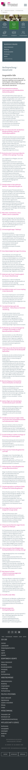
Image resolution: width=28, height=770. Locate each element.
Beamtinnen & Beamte (9, 10)
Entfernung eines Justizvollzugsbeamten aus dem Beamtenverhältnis (13, 467)
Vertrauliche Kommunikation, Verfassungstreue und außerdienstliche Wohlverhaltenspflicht (13, 90)
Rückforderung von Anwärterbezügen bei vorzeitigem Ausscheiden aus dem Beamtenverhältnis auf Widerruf (13, 329)
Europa (3, 707)
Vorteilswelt (4, 731)
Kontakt (5, 754)
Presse (3, 637)
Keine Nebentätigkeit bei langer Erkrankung (14, 251)
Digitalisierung (5, 700)
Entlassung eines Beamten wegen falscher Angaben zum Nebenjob (13, 525)
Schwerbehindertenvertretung (9, 719)
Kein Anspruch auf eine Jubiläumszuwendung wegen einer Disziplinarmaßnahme (11, 573)
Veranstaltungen (9, 637)
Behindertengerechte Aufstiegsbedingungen (8, 609)
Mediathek (15, 637)
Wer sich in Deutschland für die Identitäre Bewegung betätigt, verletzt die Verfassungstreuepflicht (13, 131)
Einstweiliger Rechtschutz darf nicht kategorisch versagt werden (12, 509)
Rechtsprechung (19, 10)
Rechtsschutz (4, 726)
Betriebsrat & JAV (5, 717)
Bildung (3, 705)
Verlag (3, 736)
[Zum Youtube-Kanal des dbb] (19, 632)
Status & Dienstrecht (8, 47)
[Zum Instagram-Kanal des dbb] (12, 632)
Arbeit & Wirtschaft (6, 698)
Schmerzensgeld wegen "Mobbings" (11, 229)
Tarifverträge (4, 688)
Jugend (3, 653)
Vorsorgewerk (5, 729)
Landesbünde (4, 646)
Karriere (24, 637)
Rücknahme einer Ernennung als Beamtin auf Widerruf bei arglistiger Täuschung (13, 154)
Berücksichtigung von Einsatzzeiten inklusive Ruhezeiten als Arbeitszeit (11, 382)
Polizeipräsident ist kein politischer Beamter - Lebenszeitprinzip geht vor (12, 185)
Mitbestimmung (6, 710)
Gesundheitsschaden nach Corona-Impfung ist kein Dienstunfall (14, 290)
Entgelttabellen (5, 686)
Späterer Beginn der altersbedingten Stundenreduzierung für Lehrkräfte (12, 402)
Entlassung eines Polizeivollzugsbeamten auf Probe (13, 450)
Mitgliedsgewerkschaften (8, 648)
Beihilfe (5, 57)
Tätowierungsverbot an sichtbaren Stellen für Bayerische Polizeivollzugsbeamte (13, 487)
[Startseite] (1, 10)
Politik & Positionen (8, 694)
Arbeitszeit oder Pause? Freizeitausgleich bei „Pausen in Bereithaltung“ (13, 275)
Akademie (4, 733)
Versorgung (6, 54)
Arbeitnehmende (7, 677)
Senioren (3, 655)
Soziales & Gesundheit (7, 703)
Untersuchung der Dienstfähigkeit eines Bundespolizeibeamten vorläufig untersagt (14, 549)
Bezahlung (4, 684)
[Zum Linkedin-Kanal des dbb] (16, 632)
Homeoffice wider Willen (8, 595)
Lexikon (20, 637)
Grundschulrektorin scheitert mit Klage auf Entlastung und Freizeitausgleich (13, 435)
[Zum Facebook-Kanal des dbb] (9, 632)
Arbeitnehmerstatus (6, 681)
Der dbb (4, 639)
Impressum (22, 754)
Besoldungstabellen (8, 52)
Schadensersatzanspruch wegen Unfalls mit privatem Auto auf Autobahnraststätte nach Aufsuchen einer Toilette (13, 419)
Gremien (3, 643)
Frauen (3, 650)
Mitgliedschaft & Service (10, 722)
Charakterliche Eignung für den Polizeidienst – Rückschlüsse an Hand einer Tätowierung (13, 307)
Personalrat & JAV (5, 714)
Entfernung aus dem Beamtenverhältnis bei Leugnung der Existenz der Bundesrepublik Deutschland (14, 349)
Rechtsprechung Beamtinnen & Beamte (13, 19)
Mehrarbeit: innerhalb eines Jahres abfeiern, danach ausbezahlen (11, 213)
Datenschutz (14, 754)
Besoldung (6, 50)
